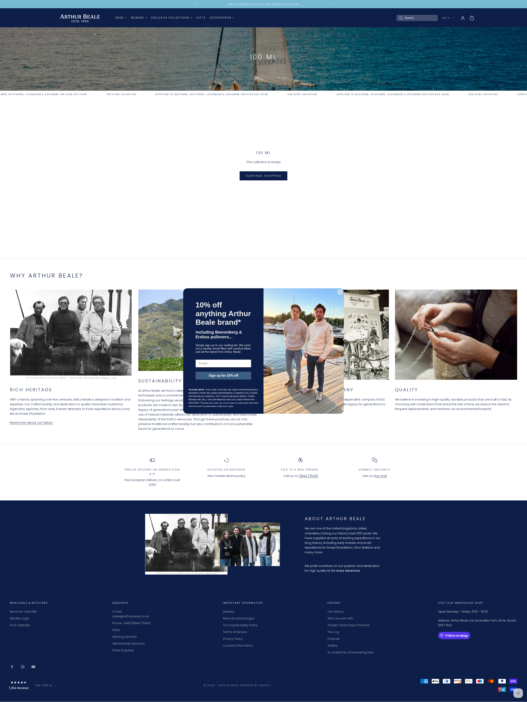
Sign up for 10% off (223, 375)
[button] (18, 686)
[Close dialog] (340, 292)
